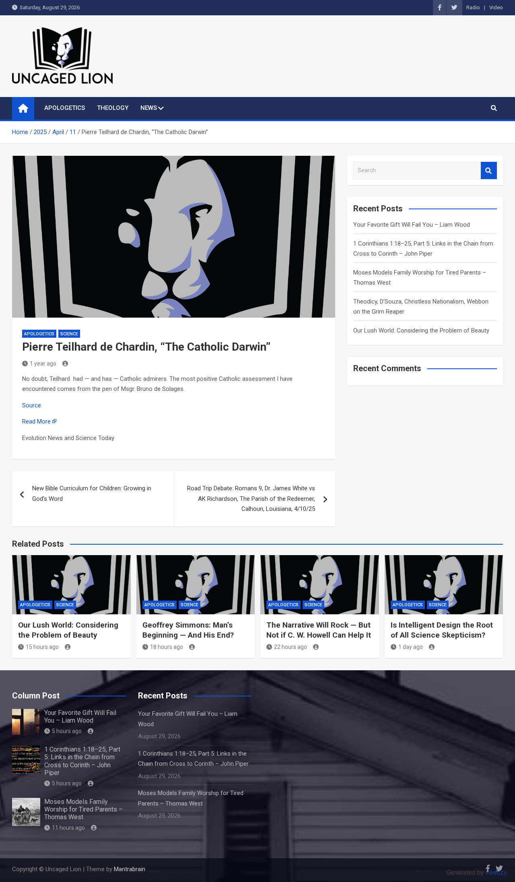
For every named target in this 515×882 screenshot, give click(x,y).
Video (496, 7)
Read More (36, 421)
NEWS (148, 108)
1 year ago (43, 363)
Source (31, 405)
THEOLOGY (112, 108)
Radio (473, 7)
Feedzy (496, 872)
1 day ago (410, 647)
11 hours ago (68, 827)
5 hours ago (67, 731)
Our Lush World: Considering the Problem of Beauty (421, 330)
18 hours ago (166, 647)
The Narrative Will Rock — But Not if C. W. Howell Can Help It (318, 630)
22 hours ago (290, 647)
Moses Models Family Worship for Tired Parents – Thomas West (83, 809)
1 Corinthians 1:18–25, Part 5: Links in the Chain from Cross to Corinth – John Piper (82, 761)
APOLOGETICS (64, 108)
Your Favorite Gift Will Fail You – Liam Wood (411, 224)
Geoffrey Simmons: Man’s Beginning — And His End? (188, 630)
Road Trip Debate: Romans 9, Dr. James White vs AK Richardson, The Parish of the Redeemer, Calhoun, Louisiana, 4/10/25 (251, 498)
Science (69, 334)
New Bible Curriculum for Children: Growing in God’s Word (91, 493)
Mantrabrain (129, 869)
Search (489, 170)
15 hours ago (42, 647)
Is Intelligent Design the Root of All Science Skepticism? (442, 630)
